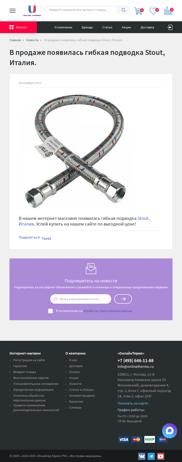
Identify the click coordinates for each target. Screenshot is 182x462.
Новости (75, 384)
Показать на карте (133, 403)
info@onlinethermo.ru (136, 366)
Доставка (147, 27)
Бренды (87, 27)
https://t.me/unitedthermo (151, 456)
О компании (63, 27)
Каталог (21, 27)
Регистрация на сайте (29, 360)
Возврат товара (24, 372)
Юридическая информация (33, 389)
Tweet (46, 238)
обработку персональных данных (107, 311)
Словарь (75, 407)
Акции (126, 27)
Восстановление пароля (31, 378)
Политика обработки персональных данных (29, 397)
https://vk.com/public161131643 (141, 456)
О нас (73, 360)
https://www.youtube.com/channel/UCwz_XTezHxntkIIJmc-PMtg (160, 456)
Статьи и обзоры (81, 389)
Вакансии (76, 401)
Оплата (74, 372)
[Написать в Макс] (169, 430)
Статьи (107, 27)
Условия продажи (82, 395)
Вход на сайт (170, 26)
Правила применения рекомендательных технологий (36, 407)
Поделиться (29, 237)
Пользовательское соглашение (35, 384)
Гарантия (20, 366)
